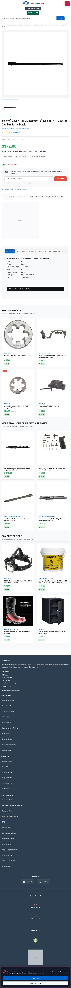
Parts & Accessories (11, 25)
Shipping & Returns (8, 839)
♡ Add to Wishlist (7, 189)
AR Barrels (26, 25)
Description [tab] (10, 251)
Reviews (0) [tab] (32, 251)
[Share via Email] (8, 139)
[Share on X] (18, 139)
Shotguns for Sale (8, 711)
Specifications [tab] (21, 251)
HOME (3, 25)
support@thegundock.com (11, 690)
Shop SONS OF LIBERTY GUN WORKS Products (15, 128)
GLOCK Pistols (7, 761)
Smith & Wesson (7, 772)
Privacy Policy (6, 866)
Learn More (41, 973)
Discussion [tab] (42, 251)
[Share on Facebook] (13, 139)
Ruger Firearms (7, 778)
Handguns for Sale (8, 700)
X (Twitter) (45, 882)
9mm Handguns (7, 722)
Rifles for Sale (6, 706)
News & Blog (6, 750)
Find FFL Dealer (7, 827)
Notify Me (60, 179)
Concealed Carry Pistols (10, 728)
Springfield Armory (8, 783)
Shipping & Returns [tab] (55, 251)
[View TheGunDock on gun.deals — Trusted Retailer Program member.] (35, 957)
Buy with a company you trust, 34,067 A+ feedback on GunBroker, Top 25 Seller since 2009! (36, 197)
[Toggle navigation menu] (67, 3)
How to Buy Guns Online (10, 816)
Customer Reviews (8, 811)
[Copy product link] (23, 139)
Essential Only (35, 983)
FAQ (3, 822)
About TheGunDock (8, 800)
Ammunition (6, 733)
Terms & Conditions (8, 861)
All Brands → (6, 789)
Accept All (35, 978)
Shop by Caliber (7, 739)
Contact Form (6, 686)
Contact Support (7, 855)
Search (60, 18)
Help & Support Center (9, 850)
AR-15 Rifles (6, 717)
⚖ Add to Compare (21, 189)
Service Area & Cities (9, 833)
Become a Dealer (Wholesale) (12, 805)
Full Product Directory (9, 745)
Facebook (29, 882)
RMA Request (6, 844)
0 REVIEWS (16, 132)
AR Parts (20, 25)
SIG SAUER (5, 767)
